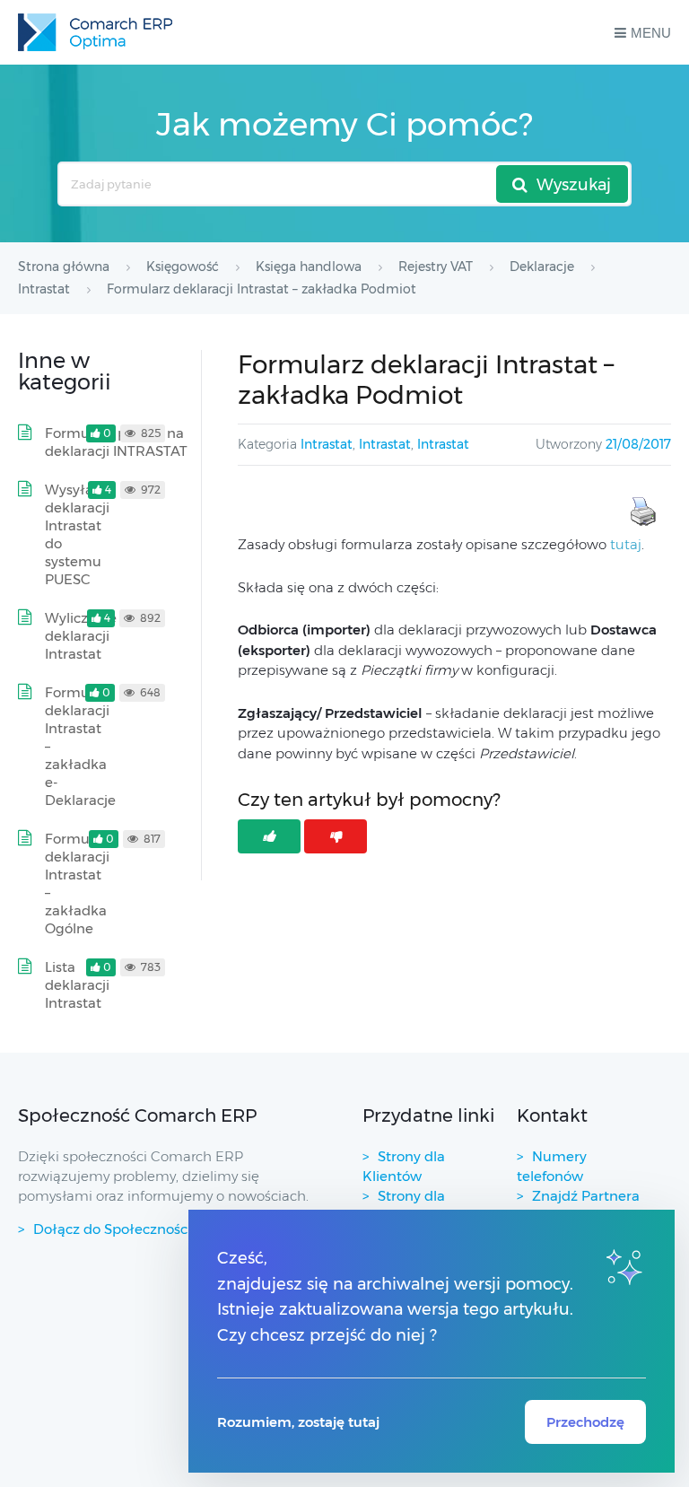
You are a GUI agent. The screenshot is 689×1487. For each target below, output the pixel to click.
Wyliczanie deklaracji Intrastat (81, 635)
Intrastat (327, 444)
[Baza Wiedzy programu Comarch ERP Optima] (95, 32)
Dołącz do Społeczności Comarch (144, 1229)
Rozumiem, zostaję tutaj (298, 1421)
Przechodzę (585, 1421)
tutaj (625, 544)
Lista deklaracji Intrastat (77, 984)
